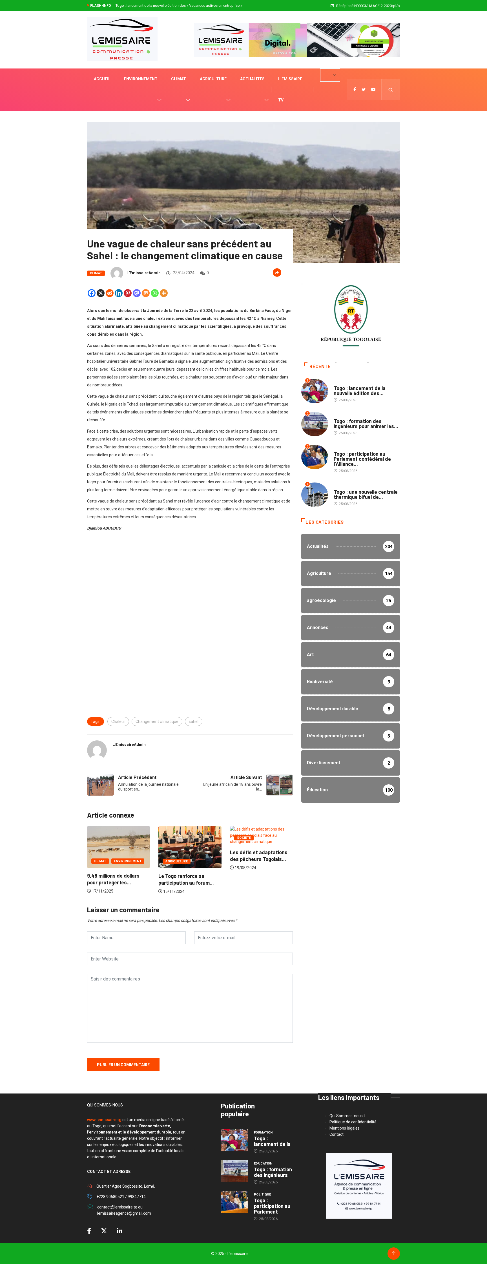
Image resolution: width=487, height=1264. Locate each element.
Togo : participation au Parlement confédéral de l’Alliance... (362, 459)
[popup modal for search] (391, 89)
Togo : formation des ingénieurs (273, 1172)
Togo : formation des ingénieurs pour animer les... (366, 423)
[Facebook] (92, 293)
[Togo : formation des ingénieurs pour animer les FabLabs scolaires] (234, 1171)
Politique (342, 448)
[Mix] (146, 293)
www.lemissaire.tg (104, 1119)
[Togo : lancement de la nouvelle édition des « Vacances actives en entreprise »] (234, 1140)
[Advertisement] (190, 586)
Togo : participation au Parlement (272, 1206)
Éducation (343, 415)
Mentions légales (344, 1128)
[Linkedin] (119, 293)
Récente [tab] (319, 366)
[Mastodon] (137, 293)
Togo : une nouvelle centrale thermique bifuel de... (366, 494)
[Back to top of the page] (394, 1253)
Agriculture (213, 79)
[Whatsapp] (155, 293)
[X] (101, 293)
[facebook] (354, 89)
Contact (336, 1134)
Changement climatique (157, 721)
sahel (193, 721)
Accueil (102, 79)
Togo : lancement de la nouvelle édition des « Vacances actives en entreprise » (179, 5)
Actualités (252, 79)
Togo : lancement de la (272, 1141)
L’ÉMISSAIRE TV (290, 89)
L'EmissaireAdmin (144, 273)
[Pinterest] (128, 293)
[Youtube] (373, 89)
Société (172, 838)
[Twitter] (364, 89)
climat (178, 79)
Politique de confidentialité (353, 1122)
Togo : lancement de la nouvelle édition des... (360, 390)
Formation (343, 382)
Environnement (141, 79)
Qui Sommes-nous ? (347, 1116)
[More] (164, 293)
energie (340, 486)
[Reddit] (110, 293)
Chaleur (118, 721)
